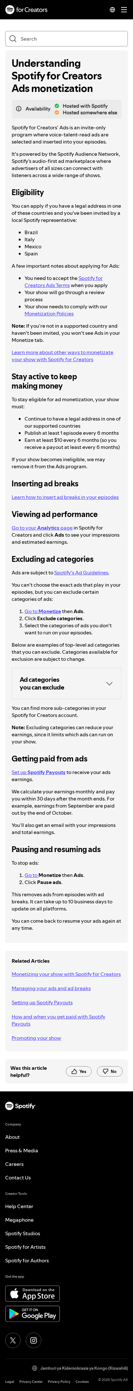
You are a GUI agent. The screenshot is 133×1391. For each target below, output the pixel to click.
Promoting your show (36, 1037)
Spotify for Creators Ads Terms (64, 281)
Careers (14, 1163)
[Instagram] (33, 1340)
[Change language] (112, 10)
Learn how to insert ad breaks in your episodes (65, 497)
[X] (13, 1340)
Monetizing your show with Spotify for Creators (66, 974)
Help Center (19, 1206)
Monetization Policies (49, 313)
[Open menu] (124, 9)
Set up (39, 772)
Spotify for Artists (25, 1246)
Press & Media (21, 1150)
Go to (43, 611)
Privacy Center (31, 1381)
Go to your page (42, 527)
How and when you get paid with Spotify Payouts (58, 1020)
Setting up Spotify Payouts (42, 1002)
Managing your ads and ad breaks (51, 988)
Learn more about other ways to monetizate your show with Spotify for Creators (62, 356)
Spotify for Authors (27, 1260)
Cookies (82, 1381)
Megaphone (19, 1219)
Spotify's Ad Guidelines (81, 572)
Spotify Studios (22, 1233)
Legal (9, 1381)
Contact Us (18, 1177)
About (12, 1136)
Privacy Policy (59, 1381)
